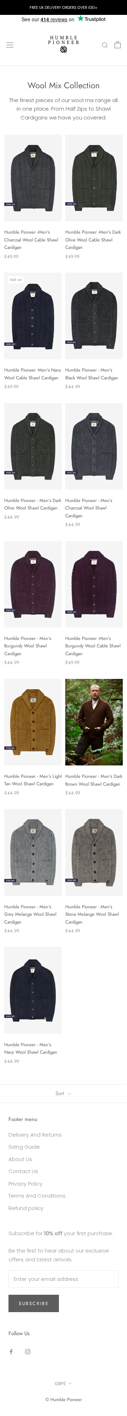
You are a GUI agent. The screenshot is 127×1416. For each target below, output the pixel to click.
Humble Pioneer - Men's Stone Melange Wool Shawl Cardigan (92, 914)
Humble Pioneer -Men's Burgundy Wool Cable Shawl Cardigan (93, 646)
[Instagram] (27, 1351)
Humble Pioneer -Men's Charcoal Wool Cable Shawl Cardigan (31, 240)
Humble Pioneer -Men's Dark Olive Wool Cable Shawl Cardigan (93, 240)
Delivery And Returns (35, 1134)
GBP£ (60, 1383)
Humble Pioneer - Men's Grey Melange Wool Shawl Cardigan (30, 914)
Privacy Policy (25, 1183)
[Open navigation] (9, 45)
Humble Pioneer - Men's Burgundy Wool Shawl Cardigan (27, 646)
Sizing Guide (24, 1146)
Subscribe (34, 1303)
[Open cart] (118, 44)
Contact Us (23, 1171)
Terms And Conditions (37, 1195)
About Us (20, 1159)
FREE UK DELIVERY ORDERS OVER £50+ (63, 7)
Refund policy (25, 1208)
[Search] (105, 44)
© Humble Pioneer (64, 1399)
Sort (60, 1093)
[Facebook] (11, 1351)
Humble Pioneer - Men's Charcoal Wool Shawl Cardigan (88, 508)
